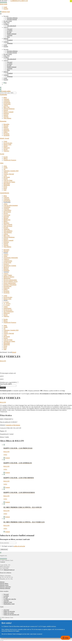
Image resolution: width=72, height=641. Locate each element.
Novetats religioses (12, 18)
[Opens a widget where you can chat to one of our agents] (65, 638)
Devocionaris (7, 212)
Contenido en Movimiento (12, 425)
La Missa (6, 24)
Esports (6, 179)
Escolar (2, 154)
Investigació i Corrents (10, 265)
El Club (9, 32)
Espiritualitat (3, 94)
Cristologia (7, 100)
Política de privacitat (9, 611)
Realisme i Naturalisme (10, 284)
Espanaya (6, 264)
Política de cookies (9, 613)
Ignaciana (6, 216)
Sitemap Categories (5, 586)
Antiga (5, 256)
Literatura (6, 129)
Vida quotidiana (8, 231)
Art (4, 169)
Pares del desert (8, 226)
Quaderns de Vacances (10, 160)
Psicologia (6, 134)
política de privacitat (19, 546)
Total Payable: (4, 384)
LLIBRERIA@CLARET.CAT (19, 1)
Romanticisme (7, 286)
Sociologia (6, 135)
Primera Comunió (8, 112)
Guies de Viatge (8, 180)
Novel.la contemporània (10, 280)
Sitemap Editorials (5, 588)
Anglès (5, 167)
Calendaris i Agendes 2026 (11, 171)
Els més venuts (8, 21)
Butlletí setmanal (11, 34)
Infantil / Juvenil (4, 138)
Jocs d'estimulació (8, 311)
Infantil (5, 146)
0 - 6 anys (6, 302)
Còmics (6, 306)
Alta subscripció (11, 26)
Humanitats (3, 121)
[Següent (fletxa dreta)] (2, 640)
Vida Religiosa (8, 232)
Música (6, 158)
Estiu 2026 (6, 22)
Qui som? (9, 29)
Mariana (6, 218)
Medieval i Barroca (9, 276)
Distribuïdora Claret (9, 604)
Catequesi (6, 99)
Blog (8, 37)
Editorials (6, 193)
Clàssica (6, 273)
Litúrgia (6, 105)
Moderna (6, 269)
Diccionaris (7, 177)
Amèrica (6, 254)
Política (6, 132)
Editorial (6, 38)
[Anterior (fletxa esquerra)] (0, 640)
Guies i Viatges (8, 275)
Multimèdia (7, 185)
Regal (5, 188)
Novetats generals (12, 19)
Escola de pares (8, 143)
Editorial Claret (8, 602)
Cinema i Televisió (9, 174)
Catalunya (6, 259)
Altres (1, 163)
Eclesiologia (7, 102)
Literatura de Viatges (9, 182)
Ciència (6, 172)
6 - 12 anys (7, 305)
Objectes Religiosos (9, 108)
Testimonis (6, 229)
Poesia (5, 186)
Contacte (6, 41)
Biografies (6, 124)
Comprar (3, 387)
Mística (6, 221)
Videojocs (6, 151)
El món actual (7, 262)
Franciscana (7, 215)
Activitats (9, 35)
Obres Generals (8, 224)
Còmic (5, 141)
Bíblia (5, 97)
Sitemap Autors (4, 585)
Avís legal (6, 610)
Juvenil (5, 149)
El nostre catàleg (6, 91)
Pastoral (6, 110)
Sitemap (2, 582)
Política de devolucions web (11, 614)
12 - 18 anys (7, 303)
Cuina (5, 175)
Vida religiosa (7, 118)
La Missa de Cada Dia (10, 599)
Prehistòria (6, 270)
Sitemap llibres (4, 583)
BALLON (3, 361)
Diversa (6, 213)
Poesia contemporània (10, 283)
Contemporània (8, 261)
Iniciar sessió (3, 4)
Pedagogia (6, 130)
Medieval (6, 267)
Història (6, 127)
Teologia (6, 116)
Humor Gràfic (7, 144)
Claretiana (6, 208)
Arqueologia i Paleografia (11, 257)
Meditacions (7, 219)
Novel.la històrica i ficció (10, 281)
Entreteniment (7, 308)
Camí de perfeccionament (11, 205)
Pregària (6, 227)
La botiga (9, 30)
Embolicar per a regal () (8, 382)
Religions (6, 113)
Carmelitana (7, 207)
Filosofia (6, 126)
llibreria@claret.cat (9, 569)
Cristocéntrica (7, 210)
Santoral (6, 115)
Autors (2, 193)
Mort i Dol (6, 107)
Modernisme (7, 278)
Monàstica (6, 223)
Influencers (7, 147)
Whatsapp (10, 43)
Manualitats (7, 183)
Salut (5, 190)
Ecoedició (10, 40)
